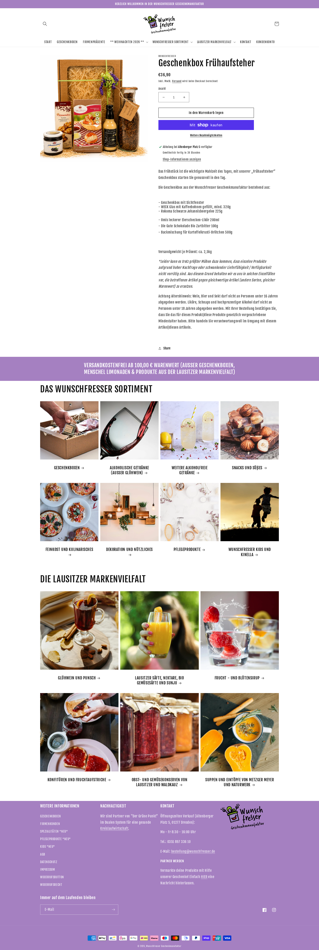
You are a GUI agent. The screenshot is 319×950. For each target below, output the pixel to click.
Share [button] (167, 348)
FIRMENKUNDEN (50, 824)
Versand (176, 81)
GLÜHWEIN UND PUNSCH (77, 678)
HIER (204, 877)
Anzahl (162, 88)
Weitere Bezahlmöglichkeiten (206, 135)
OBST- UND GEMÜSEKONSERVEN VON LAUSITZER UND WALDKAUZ (159, 782)
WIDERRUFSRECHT (51, 885)
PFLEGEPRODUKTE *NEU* (55, 839)
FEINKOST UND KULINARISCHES (69, 549)
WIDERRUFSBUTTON (52, 877)
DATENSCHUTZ (48, 862)
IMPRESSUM (47, 869)
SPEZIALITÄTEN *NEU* (54, 831)
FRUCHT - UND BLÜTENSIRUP (237, 678)
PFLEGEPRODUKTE (187, 549)
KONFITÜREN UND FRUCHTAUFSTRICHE (77, 779)
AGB (42, 854)
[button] (45, 24)
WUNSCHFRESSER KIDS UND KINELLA (250, 552)
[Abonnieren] (113, 910)
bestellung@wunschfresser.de (193, 851)
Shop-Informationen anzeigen (182, 159)
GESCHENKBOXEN (67, 467)
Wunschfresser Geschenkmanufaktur (163, 946)
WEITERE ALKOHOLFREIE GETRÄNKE (190, 470)
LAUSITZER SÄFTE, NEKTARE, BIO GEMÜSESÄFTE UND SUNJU (159, 680)
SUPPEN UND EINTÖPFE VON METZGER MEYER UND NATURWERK (239, 782)
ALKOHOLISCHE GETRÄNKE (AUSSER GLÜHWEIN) (129, 470)
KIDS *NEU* (47, 846)
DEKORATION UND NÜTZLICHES (129, 549)
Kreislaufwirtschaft (114, 828)
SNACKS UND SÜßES (247, 467)
